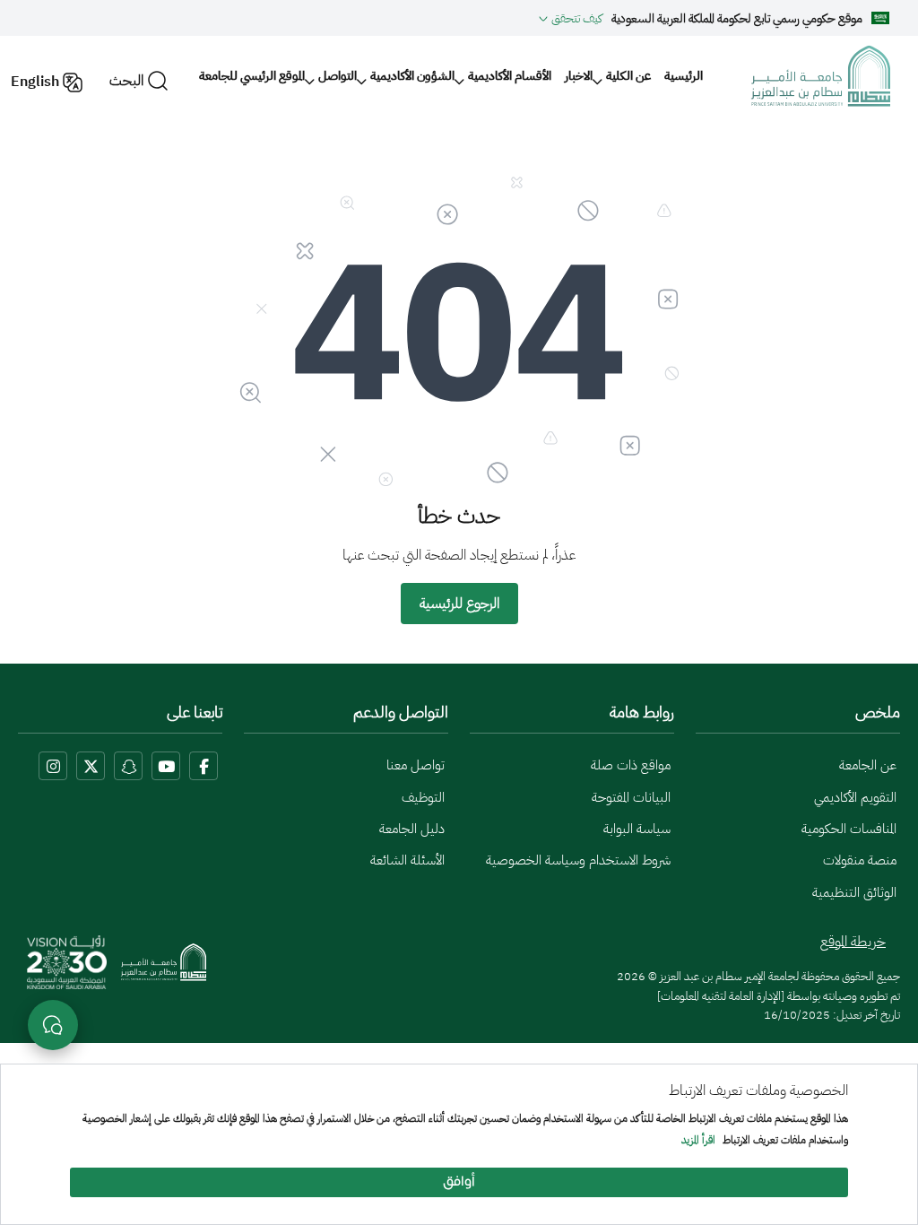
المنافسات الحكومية (848, 828)
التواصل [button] (337, 75)
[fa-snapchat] (128, 766)
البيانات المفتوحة (631, 797)
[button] (570, 18)
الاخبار (579, 75)
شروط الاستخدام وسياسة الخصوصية (578, 860)
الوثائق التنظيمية (854, 892)
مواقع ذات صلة (631, 765)
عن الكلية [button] (628, 75)
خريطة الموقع (853, 941)
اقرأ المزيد (698, 1141)
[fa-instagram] (53, 766)
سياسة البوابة (637, 828)
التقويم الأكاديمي (855, 797)
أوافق (459, 1182)
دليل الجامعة (412, 828)
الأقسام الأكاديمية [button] (509, 75)
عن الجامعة (867, 765)
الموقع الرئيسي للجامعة (252, 75)
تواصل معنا (415, 765)
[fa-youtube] (166, 766)
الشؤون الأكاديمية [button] (412, 75)
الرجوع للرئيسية (459, 603)
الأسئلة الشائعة (407, 860)
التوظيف (423, 797)
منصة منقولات (859, 860)
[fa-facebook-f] (203, 766)
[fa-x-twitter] (90, 766)
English (35, 81)
